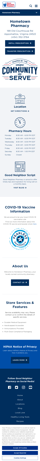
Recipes (20, 421)
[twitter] (16, 387)
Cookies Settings (20, 458)
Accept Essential (20, 453)
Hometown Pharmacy (11, 12)
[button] (30, 6)
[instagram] (23, 387)
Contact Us (18, 282)
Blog (20, 408)
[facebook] (9, 387)
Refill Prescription (19, 43)
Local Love (20, 412)
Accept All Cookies (20, 448)
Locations (20, 404)
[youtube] (30, 387)
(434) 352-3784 (20, 37)
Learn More (19, 360)
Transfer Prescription (18, 51)
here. (35, 224)
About (20, 399)
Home (20, 395)
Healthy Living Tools (20, 417)
